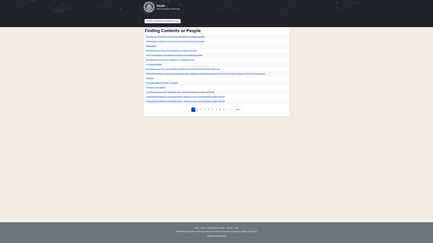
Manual (229, 228)
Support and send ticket (216, 236)
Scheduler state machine (156, 87)
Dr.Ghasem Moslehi (154, 64)
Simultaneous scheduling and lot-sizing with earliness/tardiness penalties (175, 37)
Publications (151, 46)
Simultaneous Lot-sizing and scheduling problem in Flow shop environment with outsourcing (183, 69)
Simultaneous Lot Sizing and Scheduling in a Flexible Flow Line (171, 50)
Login (236, 228)
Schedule (149, 78)
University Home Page (216, 228)
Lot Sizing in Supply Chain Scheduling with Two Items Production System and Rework (180, 92)
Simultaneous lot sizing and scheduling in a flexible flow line (170, 60)
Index (196, 228)
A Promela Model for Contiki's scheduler (162, 83)
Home (202, 228)
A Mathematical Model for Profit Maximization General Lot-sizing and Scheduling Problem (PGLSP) (185, 97)
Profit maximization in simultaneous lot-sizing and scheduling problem (174, 55)
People (161, 6)
